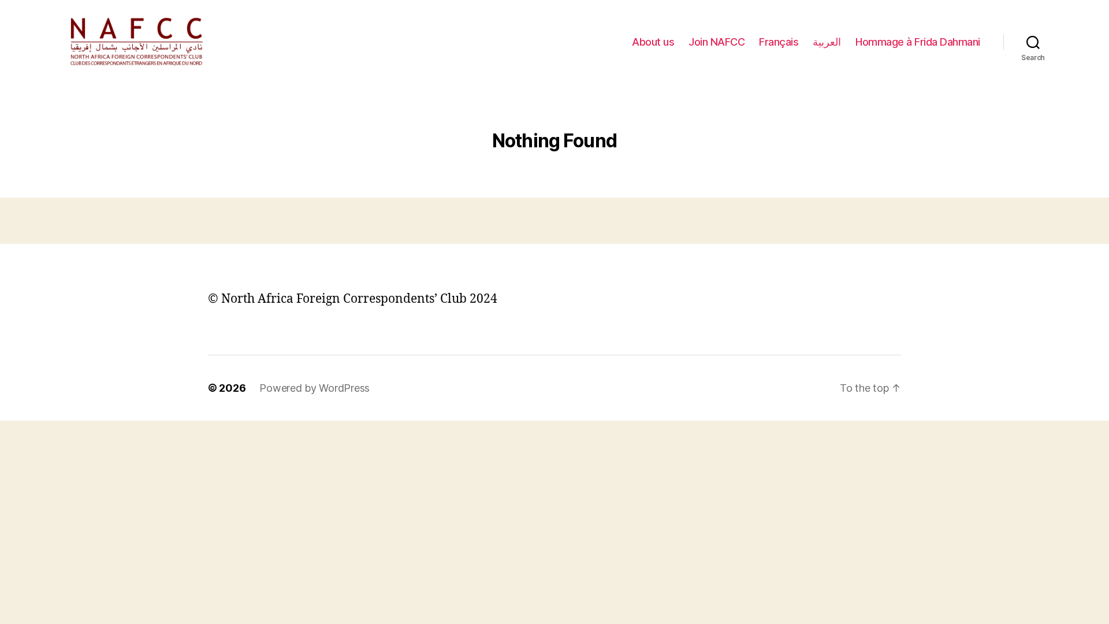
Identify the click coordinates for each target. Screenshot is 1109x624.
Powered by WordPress (314, 388)
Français (778, 42)
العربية (827, 42)
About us (653, 42)
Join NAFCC (717, 42)
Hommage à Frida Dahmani (917, 42)
